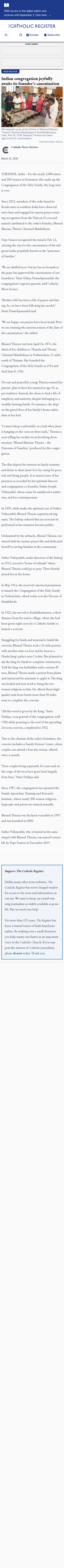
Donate (34, 34)
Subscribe (53, 34)
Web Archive (10, 71)
